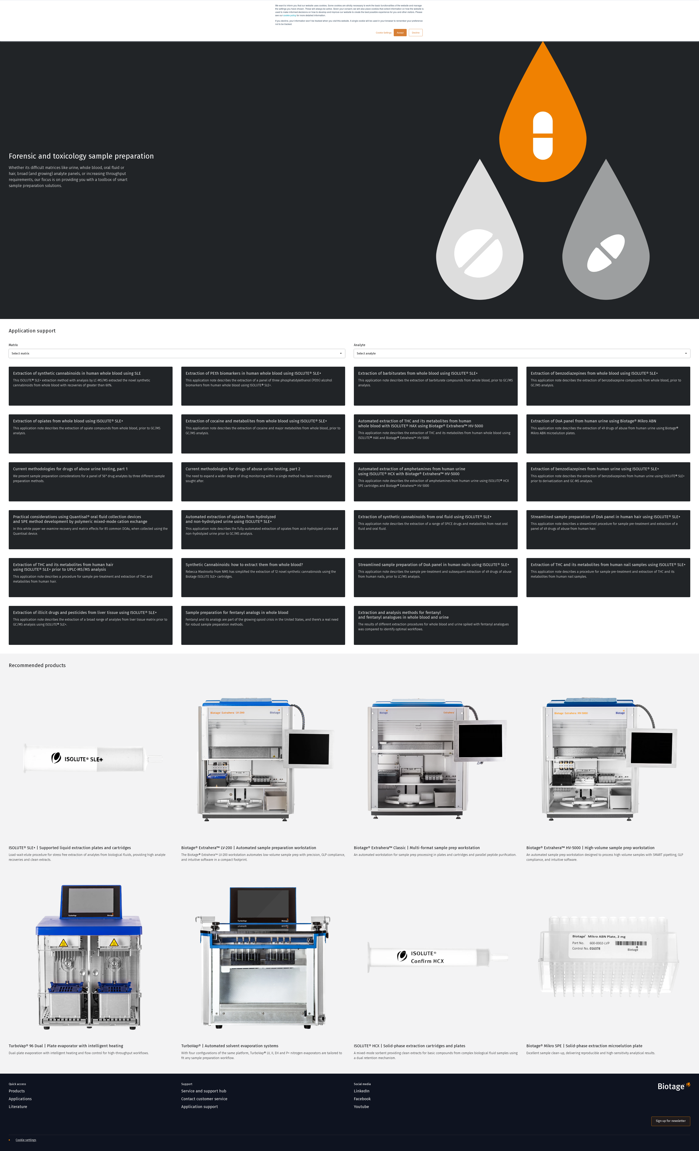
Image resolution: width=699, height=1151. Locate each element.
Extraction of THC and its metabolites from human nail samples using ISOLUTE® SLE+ (608, 564)
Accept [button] (400, 32)
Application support (199, 1106)
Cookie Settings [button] (384, 32)
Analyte (359, 345)
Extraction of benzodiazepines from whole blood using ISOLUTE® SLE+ (594, 373)
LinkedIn (362, 1091)
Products (17, 1091)
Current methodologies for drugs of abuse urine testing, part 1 (70, 469)
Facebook (362, 1099)
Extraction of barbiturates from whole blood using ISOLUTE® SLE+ (418, 373)
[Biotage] (670, 1088)
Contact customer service (204, 1099)
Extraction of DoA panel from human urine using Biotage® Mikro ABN (593, 421)
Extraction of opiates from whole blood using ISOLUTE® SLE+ (68, 421)
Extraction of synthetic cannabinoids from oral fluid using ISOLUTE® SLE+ (424, 517)
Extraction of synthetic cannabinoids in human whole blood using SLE (77, 373)
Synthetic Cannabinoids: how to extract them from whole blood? (244, 564)
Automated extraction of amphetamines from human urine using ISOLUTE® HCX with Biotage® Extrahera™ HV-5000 (411, 471)
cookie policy (289, 15)
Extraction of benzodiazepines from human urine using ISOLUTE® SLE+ (595, 469)
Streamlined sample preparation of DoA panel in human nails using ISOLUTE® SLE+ (433, 564)
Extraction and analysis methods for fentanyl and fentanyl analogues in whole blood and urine (403, 615)
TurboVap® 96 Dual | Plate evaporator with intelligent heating (66, 1046)
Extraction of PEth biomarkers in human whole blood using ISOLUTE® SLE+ (253, 373)
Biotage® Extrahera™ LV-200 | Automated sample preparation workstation (248, 847)
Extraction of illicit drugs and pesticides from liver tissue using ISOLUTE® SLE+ (85, 612)
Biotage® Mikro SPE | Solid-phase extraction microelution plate (584, 1046)
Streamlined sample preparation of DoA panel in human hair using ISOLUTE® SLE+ (605, 517)
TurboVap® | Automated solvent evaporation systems (229, 1046)
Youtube (361, 1106)
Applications (20, 1099)
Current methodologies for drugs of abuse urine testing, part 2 (243, 469)
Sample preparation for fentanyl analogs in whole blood (237, 612)
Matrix (13, 345)
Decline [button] (416, 32)
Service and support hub (203, 1091)
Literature (18, 1106)
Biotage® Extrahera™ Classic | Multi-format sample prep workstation (417, 847)
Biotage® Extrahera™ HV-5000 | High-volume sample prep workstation (590, 847)
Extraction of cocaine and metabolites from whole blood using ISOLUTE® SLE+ (256, 421)
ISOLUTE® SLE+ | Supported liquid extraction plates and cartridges (70, 847)
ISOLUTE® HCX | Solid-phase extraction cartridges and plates (409, 1046)
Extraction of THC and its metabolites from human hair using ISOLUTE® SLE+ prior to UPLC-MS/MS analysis (63, 567)
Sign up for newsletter (671, 1121)
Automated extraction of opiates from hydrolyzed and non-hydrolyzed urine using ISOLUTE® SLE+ (231, 519)
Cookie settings (26, 1140)
